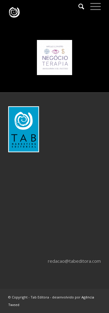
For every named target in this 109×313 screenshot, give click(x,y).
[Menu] (92, 6)
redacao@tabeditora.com (74, 261)
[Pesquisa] (78, 6)
